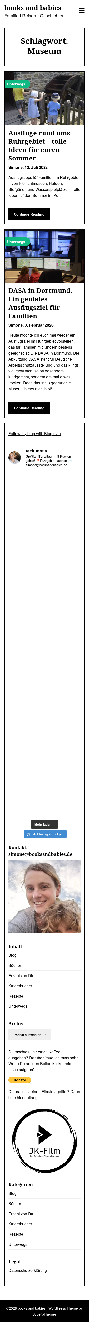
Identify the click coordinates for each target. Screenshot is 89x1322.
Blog (12, 955)
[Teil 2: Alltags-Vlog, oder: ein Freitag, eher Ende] (44, 493)
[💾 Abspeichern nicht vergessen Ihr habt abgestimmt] (44, 623)
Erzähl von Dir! (21, 975)
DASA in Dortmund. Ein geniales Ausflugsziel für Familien (40, 303)
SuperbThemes (44, 1314)
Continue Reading (29, 214)
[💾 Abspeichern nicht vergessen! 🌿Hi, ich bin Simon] (44, 536)
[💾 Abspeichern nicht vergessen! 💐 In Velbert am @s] (44, 752)
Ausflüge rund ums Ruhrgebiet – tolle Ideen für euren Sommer (39, 145)
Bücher (14, 965)
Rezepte (15, 996)
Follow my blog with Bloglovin (34, 433)
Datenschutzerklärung (27, 1270)
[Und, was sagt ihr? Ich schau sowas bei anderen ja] (44, 666)
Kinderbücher (20, 986)
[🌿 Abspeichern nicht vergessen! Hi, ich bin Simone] (44, 579)
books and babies (32, 8)
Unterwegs (17, 1006)
